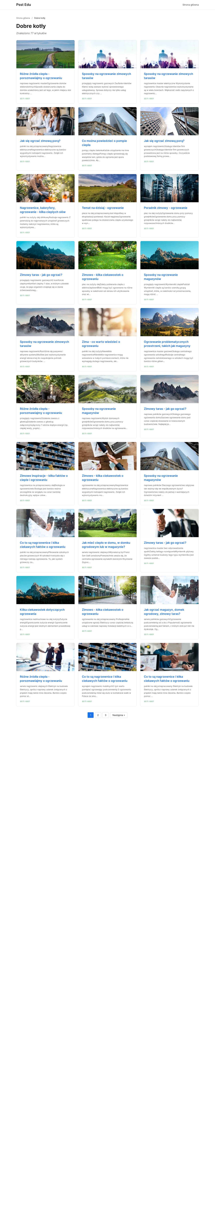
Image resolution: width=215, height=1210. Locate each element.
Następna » (118, 715)
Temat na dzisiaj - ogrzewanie (103, 208)
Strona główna (191, 4)
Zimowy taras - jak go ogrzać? (41, 275)
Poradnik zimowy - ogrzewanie (165, 208)
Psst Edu (23, 4)
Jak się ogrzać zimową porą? (40, 141)
